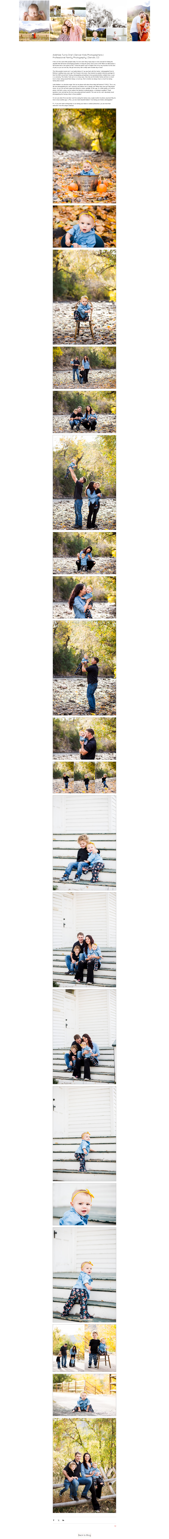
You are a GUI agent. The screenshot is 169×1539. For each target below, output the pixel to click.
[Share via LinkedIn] (63, 1520)
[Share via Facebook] (54, 1520)
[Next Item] (147, 21)
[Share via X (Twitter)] (58, 1520)
